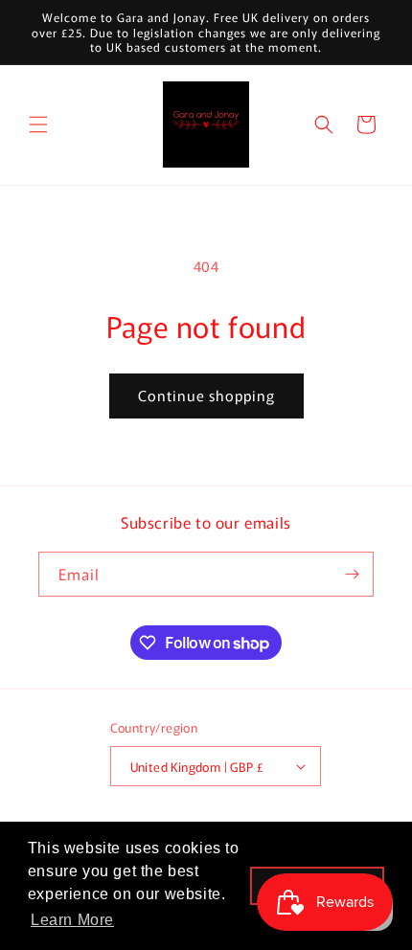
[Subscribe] (352, 574)
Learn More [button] (72, 920)
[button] (38, 124)
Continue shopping (206, 395)
